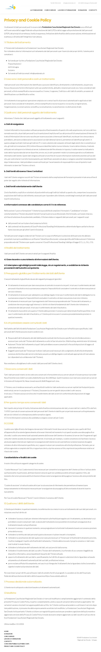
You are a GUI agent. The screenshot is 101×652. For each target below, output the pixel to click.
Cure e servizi (50, 10)
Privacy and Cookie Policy (14, 646)
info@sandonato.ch (69, 3)
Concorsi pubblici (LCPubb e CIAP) (16, 644)
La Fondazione (36, 10)
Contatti (93, 10)
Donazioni (82, 10)
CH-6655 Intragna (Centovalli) (87, 3)
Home (6, 631)
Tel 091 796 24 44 (55, 3)
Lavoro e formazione (67, 10)
